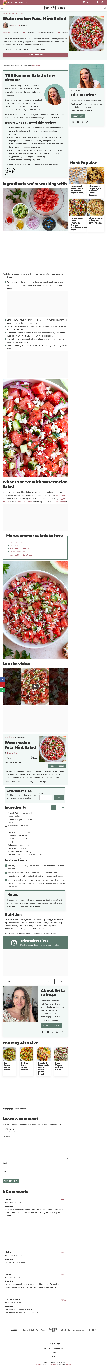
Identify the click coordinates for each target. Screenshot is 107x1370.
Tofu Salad (14, 545)
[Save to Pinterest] (2, 684)
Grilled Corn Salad (17, 552)
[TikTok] (102, 2)
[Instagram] (84, 2)
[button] (3, 32)
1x (54, 807)
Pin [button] (52, 766)
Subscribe (53, 1352)
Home (5, 13)
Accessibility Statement (50, 1364)
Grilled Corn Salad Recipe (25, 1066)
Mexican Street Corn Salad (21, 555)
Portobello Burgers (24, 502)
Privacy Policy (39, 1364)
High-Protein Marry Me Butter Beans (96, 221)
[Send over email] (2, 690)
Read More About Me (52, 1025)
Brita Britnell (16, 25)
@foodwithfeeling (33, 945)
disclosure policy (37, 65)
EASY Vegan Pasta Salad (20, 548)
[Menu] (2, 8)
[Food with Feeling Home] (54, 7)
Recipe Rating (8, 1129)
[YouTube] (88, 2)
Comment (7, 1136)
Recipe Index (14, 13)
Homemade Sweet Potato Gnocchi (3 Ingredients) (78, 189)
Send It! (58, 797)
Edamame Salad (17, 542)
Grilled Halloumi (59, 502)
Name (5, 1163)
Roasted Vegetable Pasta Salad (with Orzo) (43, 1068)
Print (61, 766)
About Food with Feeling (53, 1348)
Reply (63, 1200)
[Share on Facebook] (2, 679)
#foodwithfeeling (52, 945)
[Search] (104, 8)
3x (63, 807)
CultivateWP (68, 1364)
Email (42, 793)
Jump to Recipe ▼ (35, 55)
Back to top (55, 1344)
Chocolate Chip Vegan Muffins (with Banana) (95, 190)
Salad (23, 13)
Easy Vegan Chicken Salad (59, 1066)
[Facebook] (93, 2)
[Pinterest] (97, 2)
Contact (53, 1356)
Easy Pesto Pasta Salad (7, 1066)
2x (58, 807)
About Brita (78, 116)
